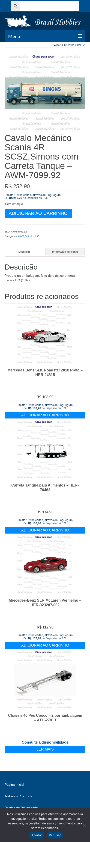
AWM (21, 236)
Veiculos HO (76, 45)
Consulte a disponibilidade (45, 742)
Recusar (55, 835)
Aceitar (36, 835)
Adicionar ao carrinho (38, 213)
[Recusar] (84, 825)
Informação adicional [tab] (65, 251)
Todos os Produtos (18, 796)
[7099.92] (45, 92)
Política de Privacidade (21, 808)
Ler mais (45, 749)
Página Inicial (14, 784)
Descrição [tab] (24, 251)
